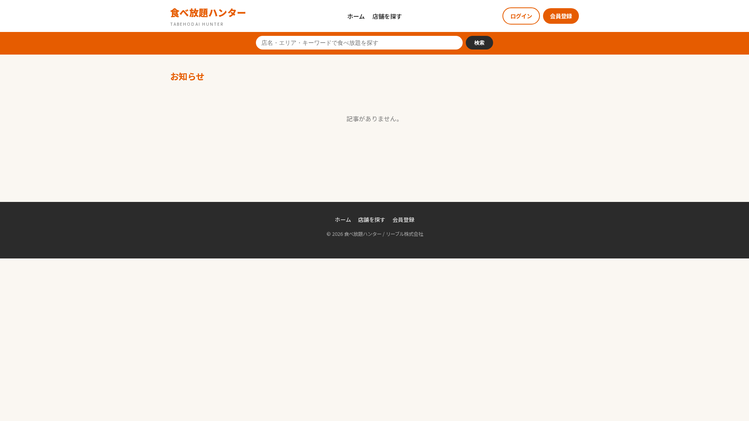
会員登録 (561, 16)
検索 (479, 43)
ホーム (356, 16)
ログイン (521, 16)
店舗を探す (387, 16)
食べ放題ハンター (208, 16)
